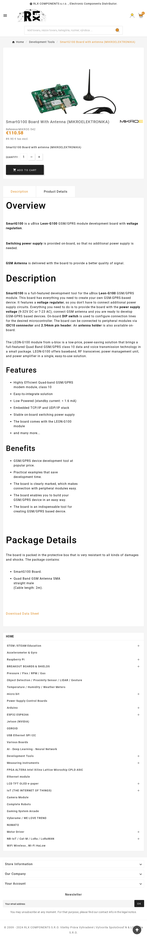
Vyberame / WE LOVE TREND (27, 818)
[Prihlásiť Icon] (132, 15)
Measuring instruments (23, 762)
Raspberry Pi (16, 659)
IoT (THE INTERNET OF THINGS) (29, 790)
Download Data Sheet (22, 613)
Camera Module (18, 797)
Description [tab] (19, 191)
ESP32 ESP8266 (18, 714)
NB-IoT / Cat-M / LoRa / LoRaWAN (30, 838)
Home (10, 636)
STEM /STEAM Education (24, 645)
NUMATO (13, 824)
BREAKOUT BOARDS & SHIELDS (28, 666)
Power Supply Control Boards (27, 700)
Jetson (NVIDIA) (18, 721)
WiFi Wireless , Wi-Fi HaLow (26, 845)
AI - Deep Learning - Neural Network (32, 749)
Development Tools (20, 756)
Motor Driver (15, 831)
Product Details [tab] (55, 191)
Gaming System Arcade (23, 811)
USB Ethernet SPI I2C (21, 735)
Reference (12, 129)
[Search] (117, 30)
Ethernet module (18, 776)
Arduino (12, 707)
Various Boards (17, 742)
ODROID (12, 728)
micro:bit (13, 693)
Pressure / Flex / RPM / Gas (26, 673)
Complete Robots (19, 804)
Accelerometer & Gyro (22, 652)
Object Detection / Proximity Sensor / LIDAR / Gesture (44, 680)
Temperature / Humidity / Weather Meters (36, 687)
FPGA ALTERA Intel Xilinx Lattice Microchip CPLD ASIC (45, 769)
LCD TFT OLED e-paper (23, 783)
